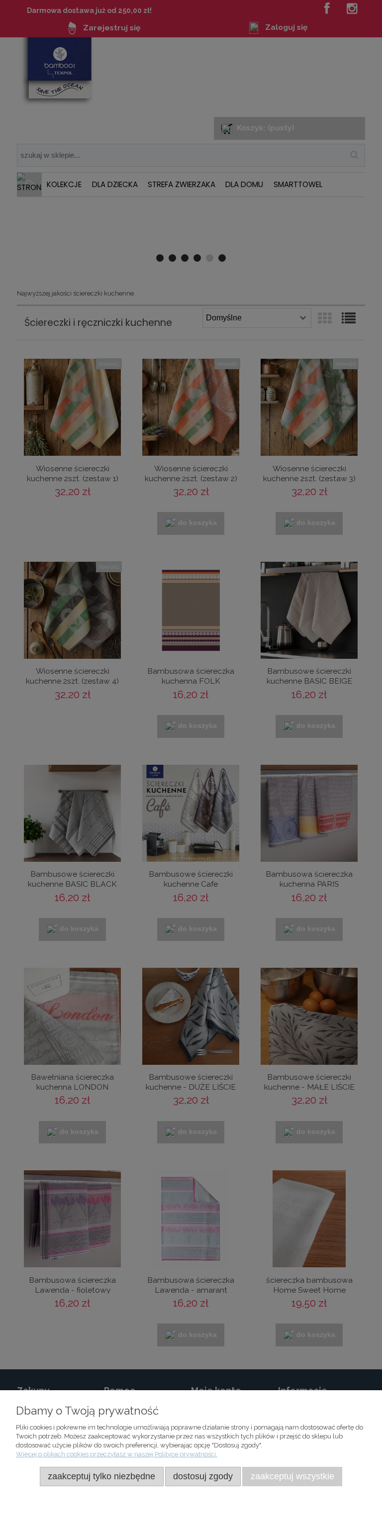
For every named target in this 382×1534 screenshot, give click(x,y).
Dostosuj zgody (203, 1476)
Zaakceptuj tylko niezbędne (101, 1476)
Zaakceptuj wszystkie (292, 1476)
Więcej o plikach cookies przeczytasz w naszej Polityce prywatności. (116, 1454)
